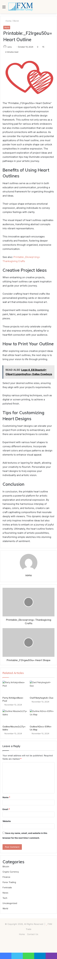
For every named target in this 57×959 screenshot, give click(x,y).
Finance (6, 877)
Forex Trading (9, 882)
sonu (9, 47)
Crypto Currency (11, 871)
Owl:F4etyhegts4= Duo (41, 697)
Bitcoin (6, 866)
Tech (5, 898)
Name (6, 797)
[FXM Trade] (20, 6)
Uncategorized (10, 903)
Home (8, 21)
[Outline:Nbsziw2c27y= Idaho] (15, 717)
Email (6, 809)
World (16, 21)
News (5, 892)
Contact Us (32, 934)
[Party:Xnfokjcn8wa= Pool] (15, 688)
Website (7, 821)
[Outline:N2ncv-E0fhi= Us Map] (42, 717)
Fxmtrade (7, 887)
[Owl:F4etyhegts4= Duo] (42, 688)
